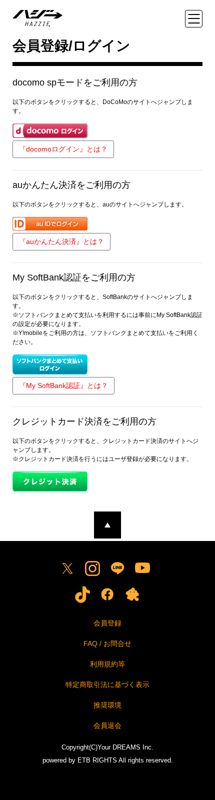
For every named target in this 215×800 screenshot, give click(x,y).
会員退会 (108, 726)
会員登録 (108, 623)
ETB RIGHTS (97, 760)
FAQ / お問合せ (108, 644)
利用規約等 (107, 664)
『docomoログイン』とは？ (63, 149)
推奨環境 (108, 705)
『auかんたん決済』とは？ (61, 242)
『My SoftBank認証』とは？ (63, 386)
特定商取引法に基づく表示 (108, 684)
